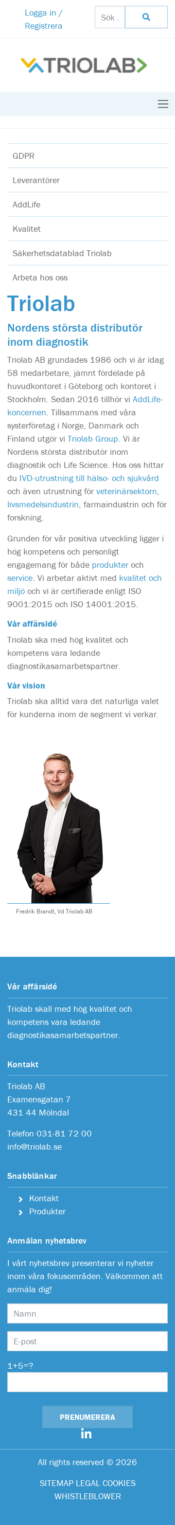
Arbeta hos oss (40, 277)
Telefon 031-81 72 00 (49, 1133)
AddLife (26, 204)
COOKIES (119, 1482)
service (20, 577)
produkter (110, 564)
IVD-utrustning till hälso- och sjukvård (88, 478)
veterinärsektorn (126, 491)
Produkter (47, 1211)
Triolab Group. (94, 438)
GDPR (24, 155)
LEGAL (88, 1482)
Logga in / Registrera (44, 19)
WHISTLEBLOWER (87, 1496)
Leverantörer (36, 180)
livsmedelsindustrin (43, 504)
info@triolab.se (34, 1146)
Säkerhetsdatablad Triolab (62, 253)
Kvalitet (27, 228)
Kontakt (44, 1198)
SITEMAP (56, 1482)
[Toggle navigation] (163, 104)
